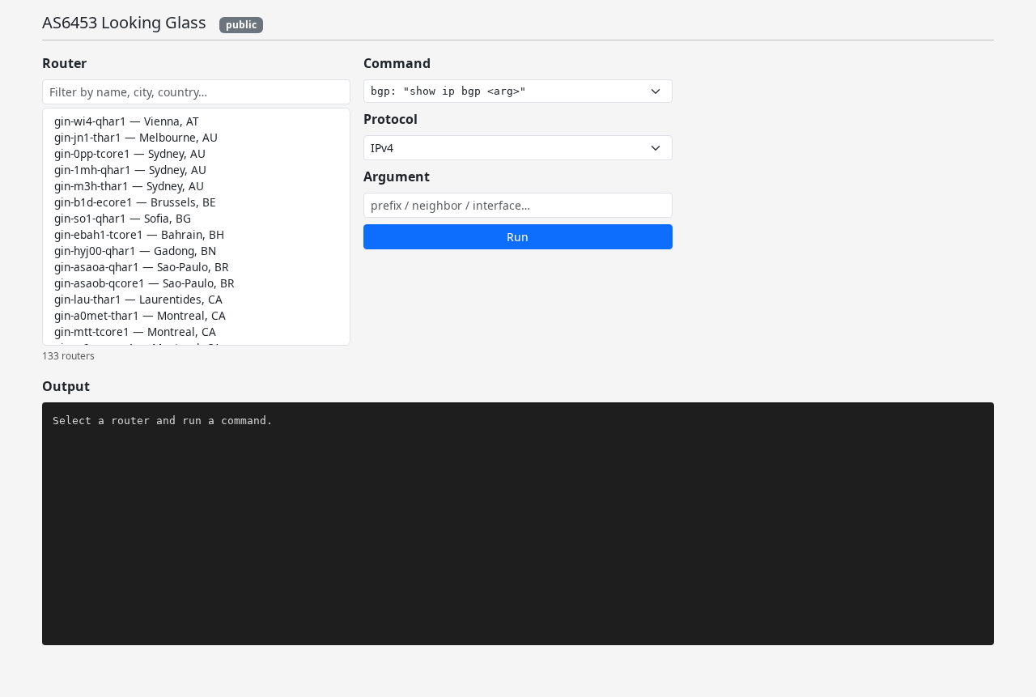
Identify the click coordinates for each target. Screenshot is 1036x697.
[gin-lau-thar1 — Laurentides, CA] (196, 299)
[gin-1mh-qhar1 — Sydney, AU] (196, 170)
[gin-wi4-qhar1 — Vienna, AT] (196, 121)
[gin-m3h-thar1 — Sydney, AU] (196, 186)
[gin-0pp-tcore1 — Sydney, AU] (196, 154)
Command (397, 63)
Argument (396, 176)
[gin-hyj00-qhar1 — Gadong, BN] (196, 251)
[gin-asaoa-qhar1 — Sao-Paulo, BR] (196, 267)
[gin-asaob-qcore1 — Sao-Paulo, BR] (196, 283)
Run (518, 236)
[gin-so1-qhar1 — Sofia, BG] (196, 218)
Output (66, 386)
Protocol (390, 119)
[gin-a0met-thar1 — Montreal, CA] (196, 316)
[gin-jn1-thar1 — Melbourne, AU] (196, 138)
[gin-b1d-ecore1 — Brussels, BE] (196, 202)
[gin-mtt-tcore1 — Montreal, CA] (196, 332)
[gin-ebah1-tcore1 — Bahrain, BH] (196, 235)
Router (64, 63)
